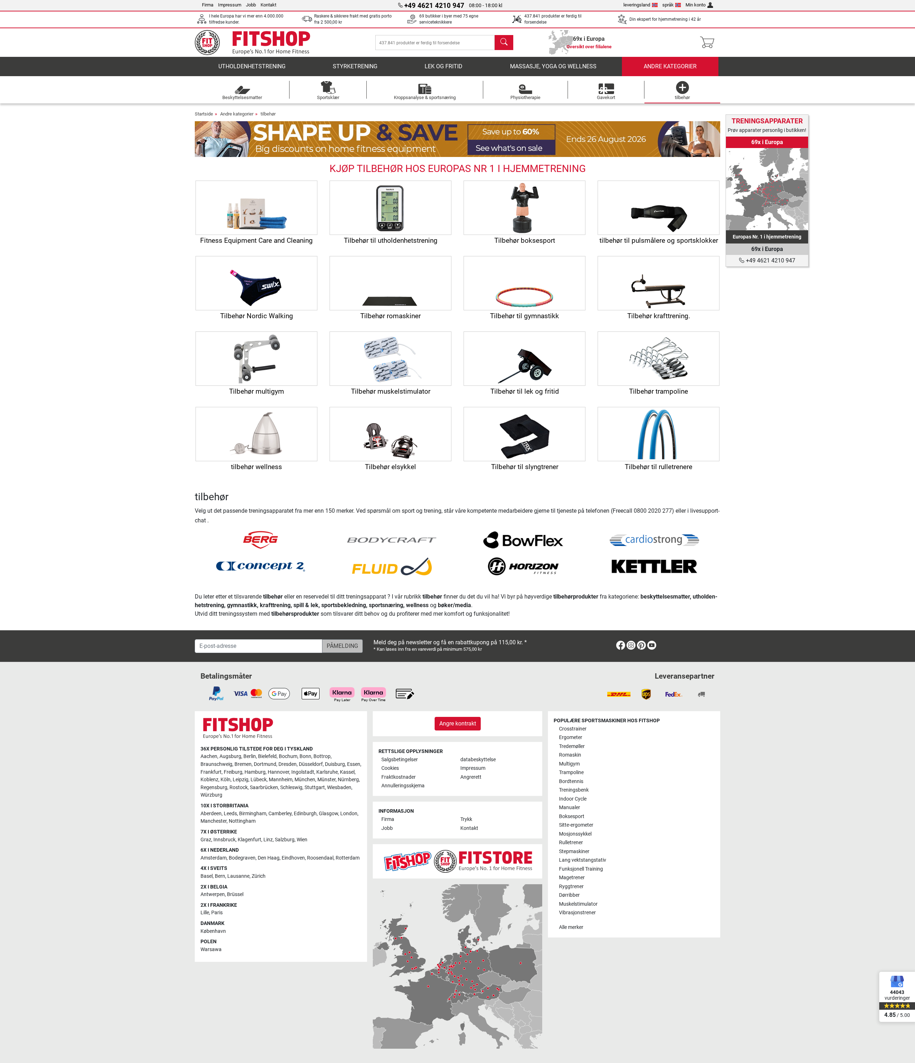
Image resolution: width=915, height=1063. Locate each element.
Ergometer (570, 737)
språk (668, 5)
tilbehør (268, 114)
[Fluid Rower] (392, 565)
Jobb (251, 5)
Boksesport (571, 816)
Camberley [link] (280, 814)
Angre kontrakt (457, 723)
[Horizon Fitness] (523, 565)
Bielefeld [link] (267, 756)
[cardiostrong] (654, 539)
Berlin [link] (249, 756)
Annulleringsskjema (403, 786)
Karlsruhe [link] (327, 772)
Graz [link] (206, 840)
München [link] (305, 780)
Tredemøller (572, 746)
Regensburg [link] (214, 787)
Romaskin (570, 755)
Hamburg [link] (255, 772)
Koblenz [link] (209, 780)
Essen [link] (353, 764)
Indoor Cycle (573, 799)
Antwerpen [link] (213, 894)
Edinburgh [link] (305, 814)
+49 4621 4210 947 (770, 260)
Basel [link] (207, 876)
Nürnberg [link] (348, 780)
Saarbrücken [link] (264, 787)
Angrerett (470, 777)
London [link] (348, 814)
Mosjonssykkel (575, 834)
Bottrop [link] (322, 756)
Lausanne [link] (238, 876)
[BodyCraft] (391, 539)
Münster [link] (326, 780)
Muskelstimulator (578, 904)
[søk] (504, 42)
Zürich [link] (259, 876)
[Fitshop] (258, 42)
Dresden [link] (287, 764)
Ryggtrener (571, 887)
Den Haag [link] (269, 858)
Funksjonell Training (581, 869)
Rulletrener (571, 843)
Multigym (569, 764)
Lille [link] (205, 913)
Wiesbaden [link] (339, 787)
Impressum (229, 5)
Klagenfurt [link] (249, 840)
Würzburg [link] (211, 795)
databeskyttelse (478, 760)
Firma (207, 5)
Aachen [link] (209, 756)
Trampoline (571, 772)
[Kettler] (654, 565)
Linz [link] (268, 840)
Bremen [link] (243, 764)
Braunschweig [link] (216, 764)
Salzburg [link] (285, 840)
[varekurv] (709, 43)
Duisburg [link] (335, 764)
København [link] (213, 931)
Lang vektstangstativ (582, 860)
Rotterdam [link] (348, 858)
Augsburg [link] (230, 756)
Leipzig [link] (240, 780)
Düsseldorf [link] (311, 764)
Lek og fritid (444, 66)
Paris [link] (217, 913)
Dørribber (569, 895)
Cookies (390, 768)
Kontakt (268, 5)
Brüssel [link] (235, 894)
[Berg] (260, 539)
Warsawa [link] (211, 949)
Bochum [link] (288, 756)
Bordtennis (571, 781)
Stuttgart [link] (315, 787)
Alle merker (571, 927)
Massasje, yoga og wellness (553, 66)
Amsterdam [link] (214, 858)
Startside (204, 114)
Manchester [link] (214, 821)
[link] (767, 189)
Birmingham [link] (252, 814)
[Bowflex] (523, 539)
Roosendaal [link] (320, 858)
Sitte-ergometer (576, 825)
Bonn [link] (305, 756)
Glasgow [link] (328, 814)
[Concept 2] (260, 565)
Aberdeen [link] (211, 814)
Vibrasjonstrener (577, 913)
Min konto (696, 5)
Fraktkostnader (398, 777)
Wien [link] (302, 840)
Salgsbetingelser (399, 760)
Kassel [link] (347, 772)
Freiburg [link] (233, 772)
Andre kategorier (670, 66)
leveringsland (636, 5)
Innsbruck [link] (224, 840)
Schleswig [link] (291, 787)
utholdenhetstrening (252, 66)
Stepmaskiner (574, 851)
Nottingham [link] (242, 821)
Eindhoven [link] (293, 858)
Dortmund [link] (265, 764)
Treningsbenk (574, 790)
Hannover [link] (278, 772)
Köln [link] (226, 780)
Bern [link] (220, 876)
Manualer (569, 807)
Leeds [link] (230, 814)
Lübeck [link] (259, 780)
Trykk (466, 819)
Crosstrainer (573, 729)
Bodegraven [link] (242, 858)
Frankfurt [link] (211, 772)
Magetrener (572, 878)
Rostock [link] (238, 787)
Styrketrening (355, 66)
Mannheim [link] (280, 780)
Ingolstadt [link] (302, 772)
